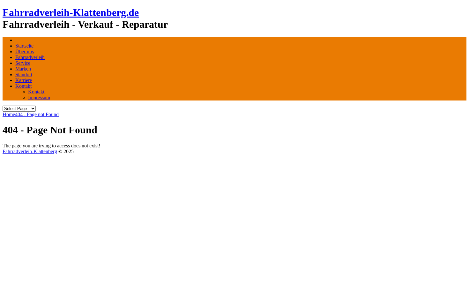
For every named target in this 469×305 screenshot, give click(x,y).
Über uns (24, 51)
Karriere (23, 80)
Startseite (24, 45)
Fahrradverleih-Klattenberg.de (71, 12)
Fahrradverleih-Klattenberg (30, 151)
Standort (23, 74)
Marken (23, 68)
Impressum (39, 97)
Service (22, 63)
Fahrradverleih (30, 57)
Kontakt (23, 86)
